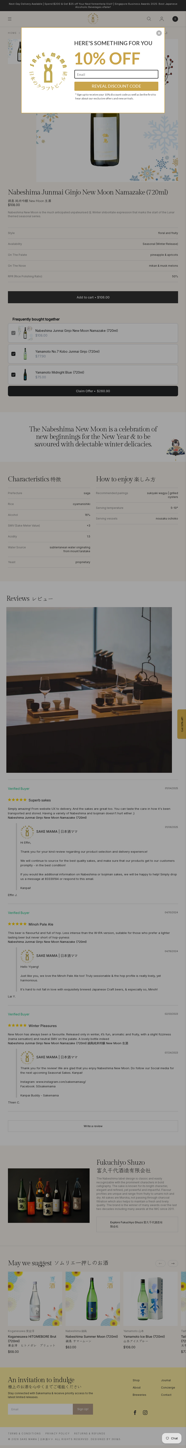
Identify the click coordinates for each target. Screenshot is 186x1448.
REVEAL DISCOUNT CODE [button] (116, 86)
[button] (159, 33)
